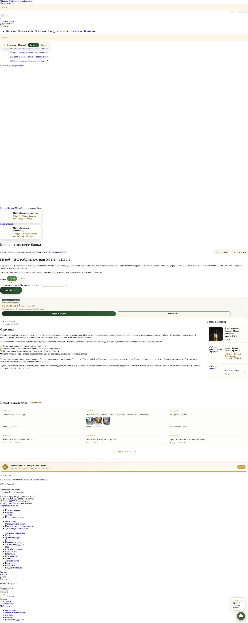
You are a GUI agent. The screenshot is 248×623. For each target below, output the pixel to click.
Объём (3, 280)
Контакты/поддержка (14, 517)
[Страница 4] (127, 451)
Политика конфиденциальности (19, 526)
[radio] (12, 278)
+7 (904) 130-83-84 (8, 503)
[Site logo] (7, 3)
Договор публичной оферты (17, 528)
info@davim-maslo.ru (9, 506)
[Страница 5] (129, 451)
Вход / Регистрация (13, 568)
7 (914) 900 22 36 (238, 11)
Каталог (11, 208)
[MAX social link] (7, 16)
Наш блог (9, 512)
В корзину (11, 290)
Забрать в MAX (174, 313)
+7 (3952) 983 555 (7, 501)
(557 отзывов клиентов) (56, 252)
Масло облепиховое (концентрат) (21, 229)
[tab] (10, 321)
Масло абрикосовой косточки (25, 213)
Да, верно (33, 45)
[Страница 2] (122, 451)
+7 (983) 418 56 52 (8, 499)
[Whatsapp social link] (3, 15)
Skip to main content (23, 1)
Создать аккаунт (7, 588)
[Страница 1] (119, 451)
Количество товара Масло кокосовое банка (22, 285)
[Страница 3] (125, 451)
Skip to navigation (7, 1)
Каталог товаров (12, 510)
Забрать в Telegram (58, 314)
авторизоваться (40, 480)
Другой (44, 45)
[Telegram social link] (0, 17)
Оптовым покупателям (15, 524)
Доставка (9, 515)
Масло (18, 208)
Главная (3, 208)
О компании (10, 521)
